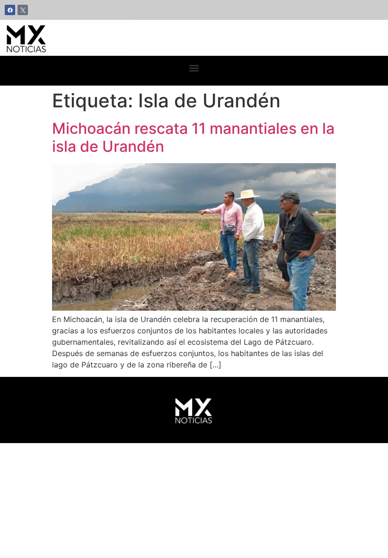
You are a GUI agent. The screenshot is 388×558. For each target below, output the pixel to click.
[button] (194, 68)
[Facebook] (10, 10)
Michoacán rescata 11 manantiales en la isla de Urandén (193, 137)
